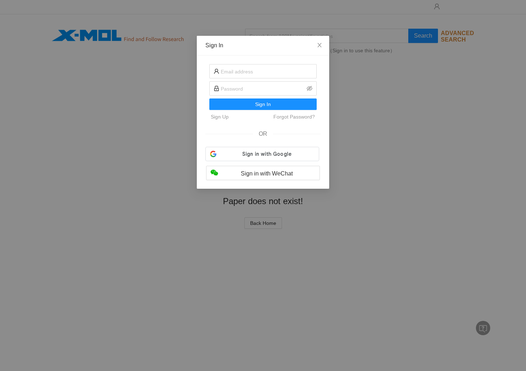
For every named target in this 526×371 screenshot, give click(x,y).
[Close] (319, 45)
